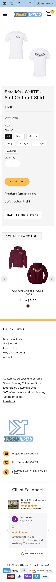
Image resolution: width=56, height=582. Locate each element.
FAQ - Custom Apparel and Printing (24, 392)
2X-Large (39, 143)
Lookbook (9, 401)
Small (19, 135)
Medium (33, 135)
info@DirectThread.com (5, 3)
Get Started (10, 343)
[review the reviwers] (13, 527)
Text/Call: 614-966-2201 (25, 462)
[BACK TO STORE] (23, 217)
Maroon (28, 306)
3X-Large (12, 150)
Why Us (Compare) (14, 352)
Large (10, 143)
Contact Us (9, 348)
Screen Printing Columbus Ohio (22, 383)
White (7, 123)
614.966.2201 (12, 3)
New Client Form (13, 339)
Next (51, 279)
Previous (4, 279)
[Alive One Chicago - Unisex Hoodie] (28, 265)
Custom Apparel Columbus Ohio (22, 378)
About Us (8, 357)
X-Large (23, 143)
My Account (47, 3)
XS (8, 135)
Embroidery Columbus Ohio (19, 388)
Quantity (10, 157)
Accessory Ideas (13, 397)
